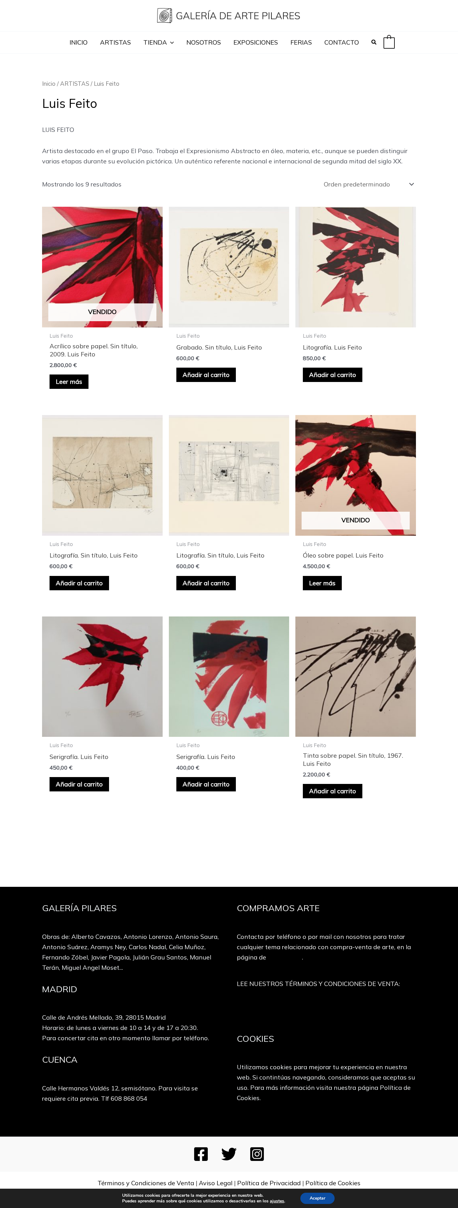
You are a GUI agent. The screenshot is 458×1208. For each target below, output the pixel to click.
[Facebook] (201, 1154)
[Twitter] (229, 1154)
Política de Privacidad (269, 1183)
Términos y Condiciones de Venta (146, 1183)
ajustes (277, 1201)
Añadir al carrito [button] (206, 375)
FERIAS (301, 42)
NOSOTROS (203, 42)
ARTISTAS (115, 42)
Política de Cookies (332, 1183)
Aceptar (317, 1198)
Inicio (48, 83)
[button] (170, 42)
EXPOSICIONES (255, 42)
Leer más (69, 381)
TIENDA (155, 42)
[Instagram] (257, 1154)
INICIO (78, 42)
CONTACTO (341, 42)
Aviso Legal (215, 1183)
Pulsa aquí (326, 1010)
